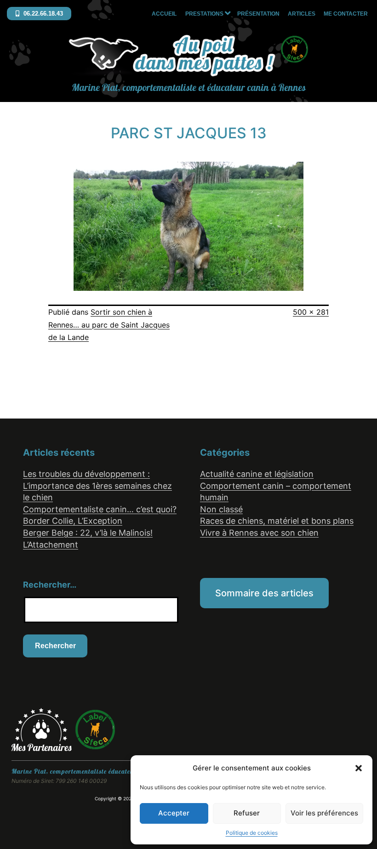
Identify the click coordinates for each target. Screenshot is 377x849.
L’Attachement (50, 544)
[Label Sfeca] (95, 728)
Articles (301, 14)
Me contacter (346, 14)
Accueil (164, 14)
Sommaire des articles (264, 593)
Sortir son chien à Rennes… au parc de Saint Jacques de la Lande (109, 324)
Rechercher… (49, 584)
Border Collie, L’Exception (72, 521)
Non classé (221, 509)
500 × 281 (311, 312)
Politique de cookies (252, 832)
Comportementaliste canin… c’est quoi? (100, 509)
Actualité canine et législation (257, 474)
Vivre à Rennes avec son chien (259, 533)
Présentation (258, 14)
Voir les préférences (324, 813)
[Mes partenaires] (42, 728)
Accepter (173, 813)
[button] (358, 768)
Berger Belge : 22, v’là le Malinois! (88, 533)
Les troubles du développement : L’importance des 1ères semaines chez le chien (97, 485)
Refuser (247, 813)
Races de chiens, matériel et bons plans (277, 521)
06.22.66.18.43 (42, 13)
